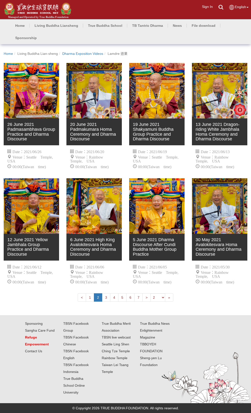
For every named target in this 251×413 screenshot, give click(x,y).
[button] (56, 25)
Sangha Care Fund (40, 330)
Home (8, 54)
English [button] (240, 7)
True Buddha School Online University (74, 385)
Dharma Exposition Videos (82, 54)
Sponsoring (34, 323)
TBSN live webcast (116, 337)
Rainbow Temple (114, 358)
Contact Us (33, 351)
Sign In (207, 7)
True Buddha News (155, 323)
